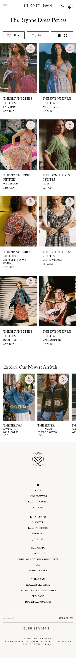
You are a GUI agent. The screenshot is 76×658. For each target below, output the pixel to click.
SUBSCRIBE (66, 618)
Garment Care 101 (38, 570)
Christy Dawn (41, 638)
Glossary (38, 533)
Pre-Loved (38, 596)
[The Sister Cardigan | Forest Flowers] (53, 397)
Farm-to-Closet (38, 501)
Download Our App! (38, 602)
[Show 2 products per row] (65, 35)
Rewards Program (38, 585)
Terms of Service (16, 641)
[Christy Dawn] (38, 5)
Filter (16, 35)
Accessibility (61, 641)
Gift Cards (38, 547)
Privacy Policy (40, 641)
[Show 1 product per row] (59, 35)
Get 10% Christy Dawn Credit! (38, 590)
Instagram (38, 579)
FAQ (38, 565)
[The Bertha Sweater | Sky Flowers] (19, 397)
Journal (38, 539)
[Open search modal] (63, 5)
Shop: (38, 490)
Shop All (38, 507)
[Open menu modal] (5, 5)
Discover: (38, 522)
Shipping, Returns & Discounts (38, 559)
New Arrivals (38, 496)
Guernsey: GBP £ (36, 628)
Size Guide (38, 553)
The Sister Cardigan (47, 429)
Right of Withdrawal (38, 644)
